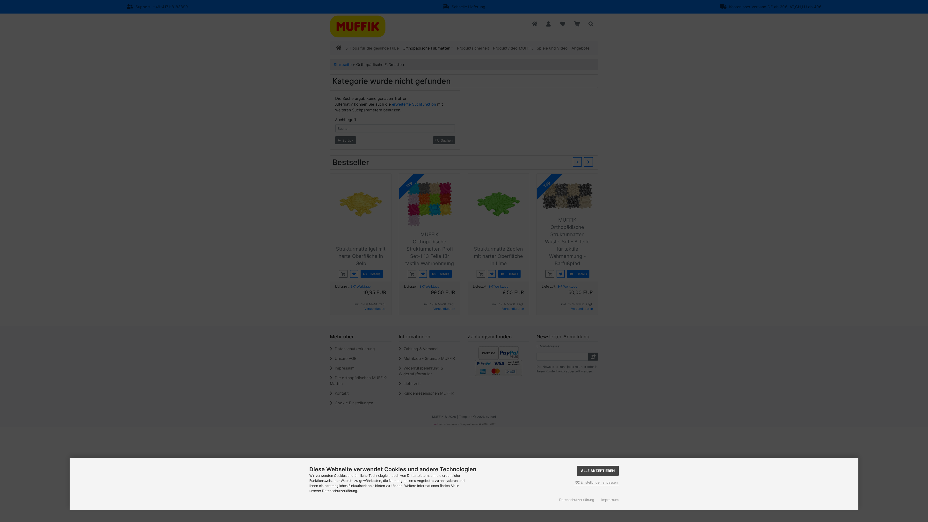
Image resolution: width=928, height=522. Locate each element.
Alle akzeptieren (598, 471)
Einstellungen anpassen (599, 482)
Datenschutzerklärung (576, 500)
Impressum (610, 500)
